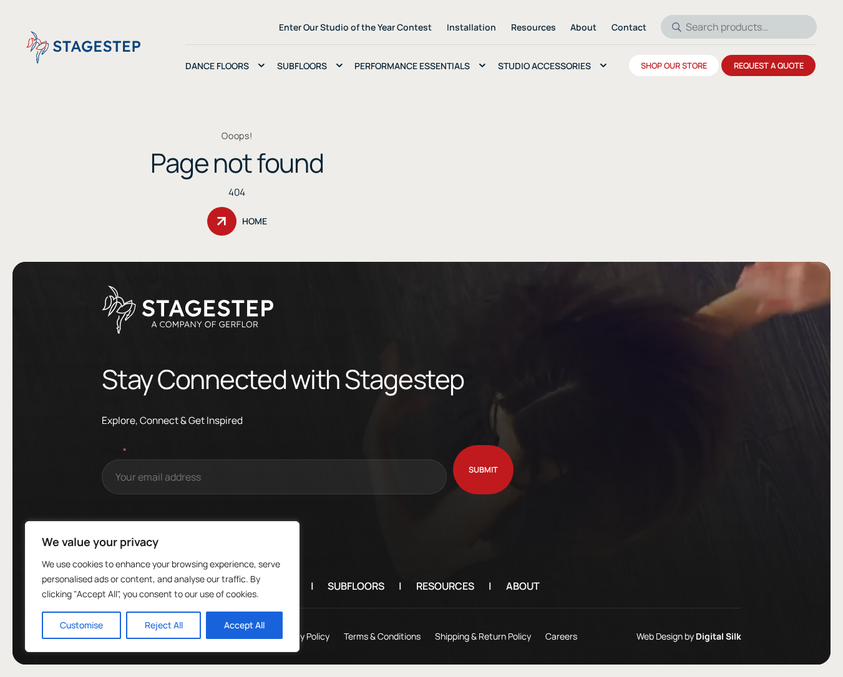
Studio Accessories (544, 66)
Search (673, 27)
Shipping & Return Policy (483, 636)
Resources (445, 586)
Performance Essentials (412, 66)
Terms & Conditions (382, 636)
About (523, 586)
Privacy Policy (302, 636)
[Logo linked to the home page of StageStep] (83, 47)
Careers (561, 636)
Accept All (244, 625)
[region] (162, 586)
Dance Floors (217, 66)
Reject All (164, 625)
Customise (81, 625)
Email (114, 450)
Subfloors (302, 66)
